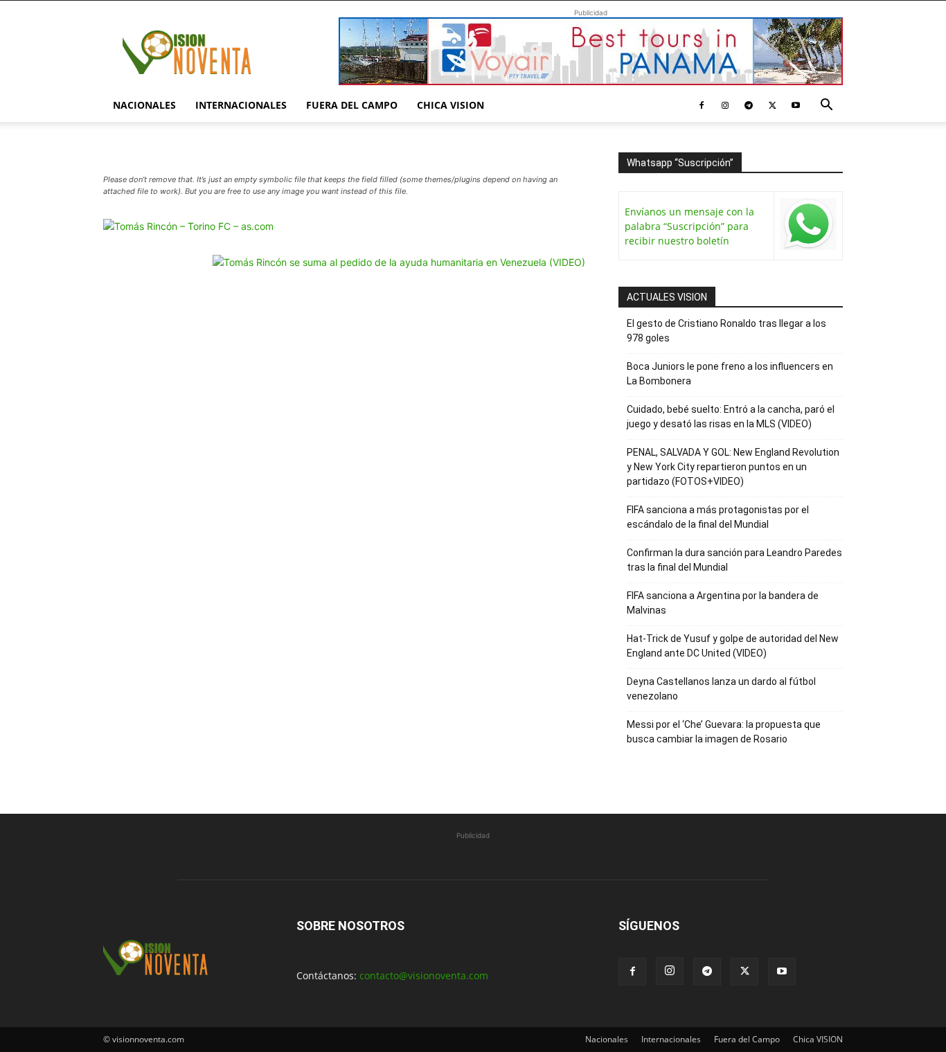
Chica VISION (450, 105)
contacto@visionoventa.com (423, 975)
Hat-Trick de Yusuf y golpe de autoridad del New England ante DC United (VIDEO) (733, 646)
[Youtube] (795, 105)
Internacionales (241, 105)
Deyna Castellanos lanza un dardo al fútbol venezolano (721, 689)
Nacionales (144, 105)
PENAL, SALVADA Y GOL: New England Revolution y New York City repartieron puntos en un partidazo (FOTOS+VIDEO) (733, 467)
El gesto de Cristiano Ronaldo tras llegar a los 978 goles (726, 331)
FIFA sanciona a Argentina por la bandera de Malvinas (723, 603)
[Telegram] (748, 105)
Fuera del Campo (352, 105)
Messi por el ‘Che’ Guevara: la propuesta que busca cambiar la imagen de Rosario (724, 732)
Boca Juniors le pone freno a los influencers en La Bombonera (730, 373)
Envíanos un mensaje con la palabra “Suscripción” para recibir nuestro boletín (689, 226)
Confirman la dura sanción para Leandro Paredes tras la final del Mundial (734, 560)
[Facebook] (701, 105)
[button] (826, 106)
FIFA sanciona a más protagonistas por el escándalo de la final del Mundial (718, 517)
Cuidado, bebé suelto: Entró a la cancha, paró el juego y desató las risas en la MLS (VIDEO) (731, 416)
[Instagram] (725, 105)
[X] (772, 105)
